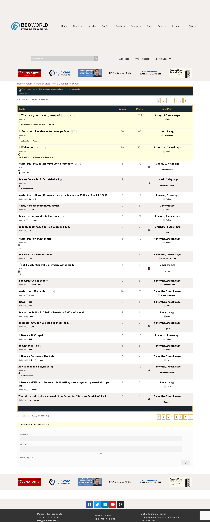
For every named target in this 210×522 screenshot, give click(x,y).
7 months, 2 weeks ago (167, 345)
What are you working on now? (40, 115)
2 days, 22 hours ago (167, 115)
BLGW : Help (25, 301)
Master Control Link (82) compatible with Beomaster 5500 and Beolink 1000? (62, 195)
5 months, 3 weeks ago (167, 291)
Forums (134, 26)
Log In (185, 463)
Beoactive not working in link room (38, 216)
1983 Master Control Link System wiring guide (47, 265)
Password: (23, 444)
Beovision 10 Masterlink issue (35, 254)
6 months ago (167, 312)
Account (176, 26)
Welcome (27, 147)
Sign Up (193, 26)
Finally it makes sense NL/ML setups (38, 205)
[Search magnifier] (96, 58)
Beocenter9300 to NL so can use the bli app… (44, 322)
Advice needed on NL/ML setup (35, 366)
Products (120, 26)
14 (46, 148)
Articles (92, 26)
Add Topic (124, 58)
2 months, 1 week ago (167, 226)
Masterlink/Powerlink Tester (34, 238)
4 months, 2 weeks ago (167, 238)
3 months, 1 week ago (167, 147)
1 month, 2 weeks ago (167, 216)
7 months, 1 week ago (167, 335)
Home (64, 26)
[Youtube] (112, 504)
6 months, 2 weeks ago (167, 322)
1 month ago (167, 131)
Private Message (142, 58)
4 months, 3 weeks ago (167, 254)
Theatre (36, 141)
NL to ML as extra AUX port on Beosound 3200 (44, 226)
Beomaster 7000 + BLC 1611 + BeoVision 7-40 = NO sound (51, 312)
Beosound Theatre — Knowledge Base (45, 131)
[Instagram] (120, 504)
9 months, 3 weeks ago (167, 396)
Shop (149, 26)
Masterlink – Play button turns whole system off (45, 163)
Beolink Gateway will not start (39, 356)
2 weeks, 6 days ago (167, 195)
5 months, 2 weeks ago (167, 280)
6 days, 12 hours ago (70, 89)
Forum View (161, 58)
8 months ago (167, 382)
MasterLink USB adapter (32, 291)
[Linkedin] (105, 504)
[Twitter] (97, 504)
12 (71, 115)
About (76, 26)
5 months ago (167, 265)
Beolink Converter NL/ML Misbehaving (40, 179)
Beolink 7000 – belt (29, 345)
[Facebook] (89, 504)
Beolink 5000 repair (32, 335)
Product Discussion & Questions (52, 83)
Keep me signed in (26, 458)
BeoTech (106, 26)
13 (74, 115)
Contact (162, 26)
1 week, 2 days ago (167, 179)
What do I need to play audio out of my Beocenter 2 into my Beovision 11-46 (62, 396)
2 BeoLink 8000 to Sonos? (33, 280)
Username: (24, 434)
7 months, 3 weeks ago (167, 356)
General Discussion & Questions (45, 125)
